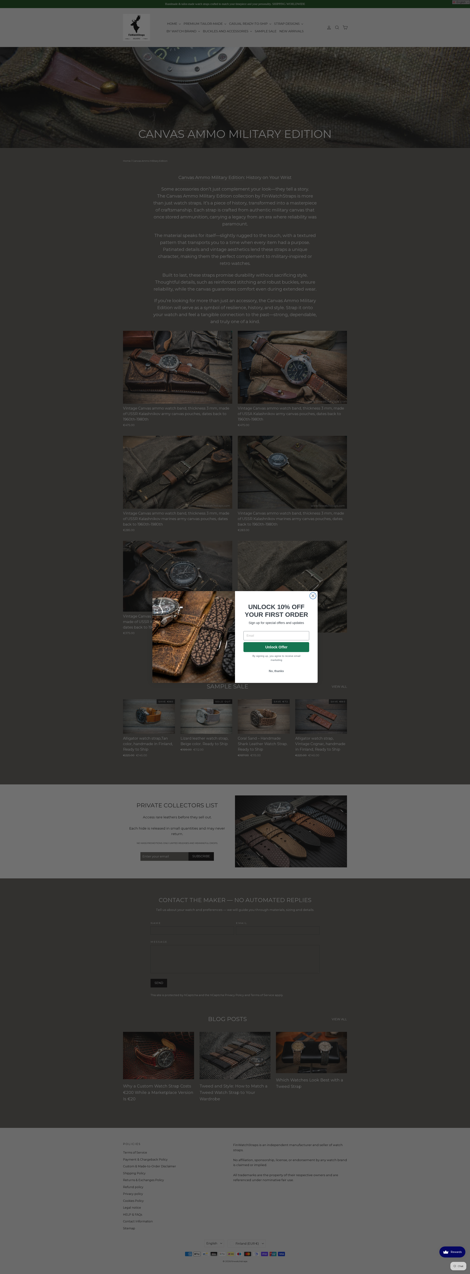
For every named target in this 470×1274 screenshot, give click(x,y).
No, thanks (276, 671)
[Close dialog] (313, 596)
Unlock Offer (276, 647)
